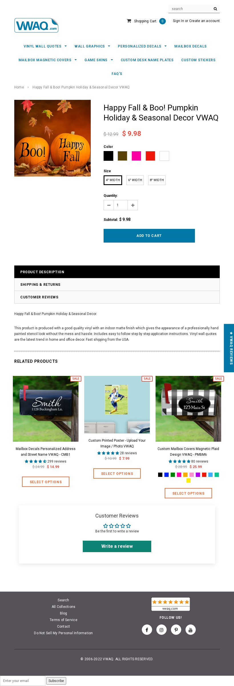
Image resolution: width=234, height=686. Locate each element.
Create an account (204, 21)
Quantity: (111, 196)
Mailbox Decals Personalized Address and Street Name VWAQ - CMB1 (46, 452)
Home (19, 87)
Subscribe (56, 681)
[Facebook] (147, 629)
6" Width (135, 180)
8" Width (157, 180)
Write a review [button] (117, 546)
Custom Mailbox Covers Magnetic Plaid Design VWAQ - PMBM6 (188, 452)
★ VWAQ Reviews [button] (231, 348)
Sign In (178, 21)
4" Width (113, 180)
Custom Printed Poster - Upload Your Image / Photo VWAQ (117, 443)
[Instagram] (161, 629)
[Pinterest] (176, 629)
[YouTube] (190, 629)
